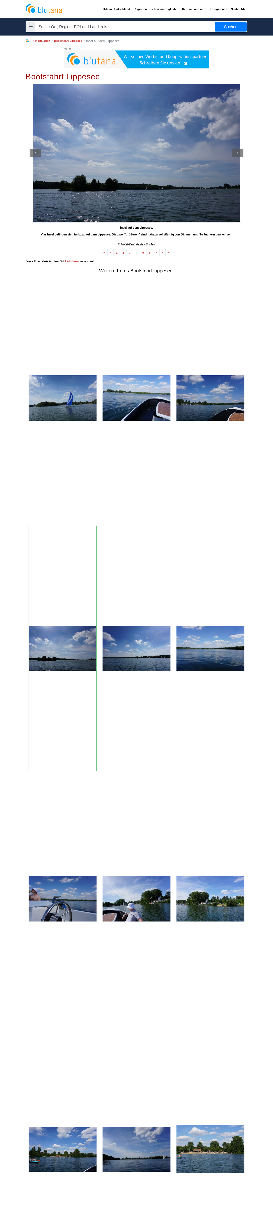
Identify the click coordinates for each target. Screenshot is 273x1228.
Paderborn (72, 261)
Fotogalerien (41, 40)
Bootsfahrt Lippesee (68, 40)
